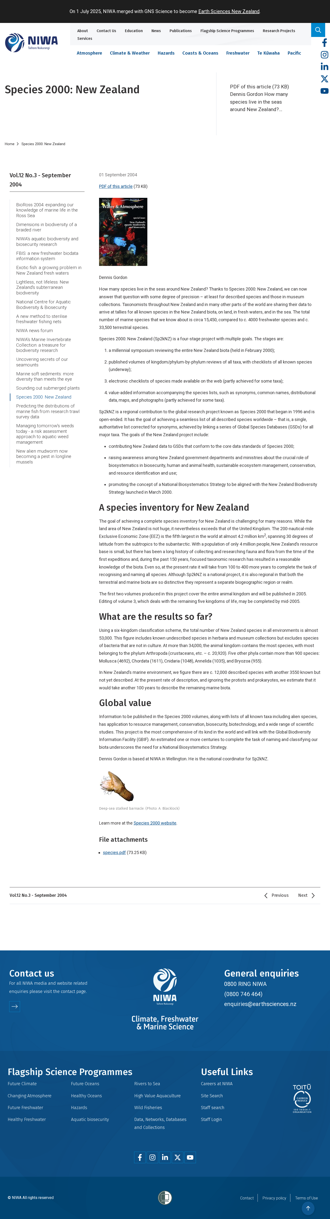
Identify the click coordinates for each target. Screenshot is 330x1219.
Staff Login (211, 1119)
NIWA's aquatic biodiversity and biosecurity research (47, 241)
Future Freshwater (25, 1107)
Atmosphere (89, 53)
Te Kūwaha (268, 53)
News (156, 31)
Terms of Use (306, 1198)
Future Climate (22, 1083)
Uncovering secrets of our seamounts (42, 362)
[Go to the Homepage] (31, 42)
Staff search (212, 1107)
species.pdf (114, 852)
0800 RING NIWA (245, 984)
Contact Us (106, 31)
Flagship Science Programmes (227, 31)
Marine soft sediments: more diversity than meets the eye (45, 376)
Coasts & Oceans (200, 53)
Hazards (166, 53)
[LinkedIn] (324, 67)
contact (68, 991)
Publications (181, 31)
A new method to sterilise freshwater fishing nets (41, 319)
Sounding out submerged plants (48, 388)
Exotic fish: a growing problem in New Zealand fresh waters (48, 270)
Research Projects (279, 31)
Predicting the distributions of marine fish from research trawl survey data (48, 411)
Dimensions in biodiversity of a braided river (46, 227)
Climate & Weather (130, 53)
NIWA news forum (34, 330)
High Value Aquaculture (157, 1095)
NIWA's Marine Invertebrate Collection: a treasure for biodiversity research (43, 345)
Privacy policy (274, 1198)
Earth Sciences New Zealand (228, 11)
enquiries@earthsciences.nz (260, 1004)
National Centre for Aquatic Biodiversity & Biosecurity (43, 304)
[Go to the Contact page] (14, 1006)
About (82, 31)
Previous (280, 895)
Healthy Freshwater (27, 1119)
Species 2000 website (155, 823)
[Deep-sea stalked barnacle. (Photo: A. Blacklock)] (209, 786)
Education (134, 31)
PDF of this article (116, 186)
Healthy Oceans (86, 1095)
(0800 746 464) (243, 994)
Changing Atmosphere (29, 1095)
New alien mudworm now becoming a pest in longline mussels (43, 457)
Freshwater (238, 53)
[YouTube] (324, 91)
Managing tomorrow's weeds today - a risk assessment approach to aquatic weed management (45, 434)
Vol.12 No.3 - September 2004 (40, 180)
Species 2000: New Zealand (43, 397)
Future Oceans (85, 1083)
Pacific (294, 53)
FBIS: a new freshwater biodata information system (47, 256)
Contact (247, 1198)
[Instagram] (324, 55)
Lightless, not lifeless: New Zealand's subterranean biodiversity (42, 287)
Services (84, 38)
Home (9, 144)
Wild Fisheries (148, 1107)
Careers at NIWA (217, 1083)
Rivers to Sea (147, 1083)
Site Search (212, 1095)
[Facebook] (324, 42)
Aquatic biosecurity (90, 1119)
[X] (324, 79)
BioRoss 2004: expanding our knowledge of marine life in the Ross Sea (47, 210)
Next (303, 895)
